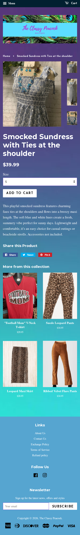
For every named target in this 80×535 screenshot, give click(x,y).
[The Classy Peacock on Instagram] (45, 476)
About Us (40, 433)
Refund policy (40, 455)
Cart (73, 3)
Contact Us (40, 438)
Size (6, 174)
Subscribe (63, 506)
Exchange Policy (40, 444)
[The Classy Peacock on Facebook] (35, 476)
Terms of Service (40, 450)
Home (6, 56)
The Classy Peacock (50, 518)
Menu (11, 3)
